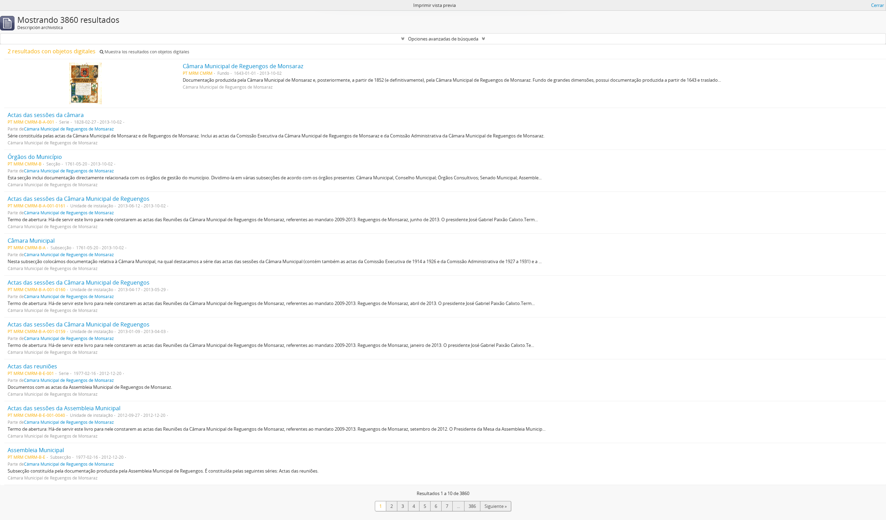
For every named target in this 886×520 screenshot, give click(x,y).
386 (472, 506)
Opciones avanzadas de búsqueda (443, 39)
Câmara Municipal (31, 240)
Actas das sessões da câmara (46, 115)
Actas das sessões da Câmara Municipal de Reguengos (79, 199)
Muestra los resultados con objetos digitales (146, 52)
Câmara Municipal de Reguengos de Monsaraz (243, 66)
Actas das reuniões (32, 366)
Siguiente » (496, 506)
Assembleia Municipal (36, 450)
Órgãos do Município (35, 157)
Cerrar (877, 5)
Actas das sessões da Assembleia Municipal (64, 408)
